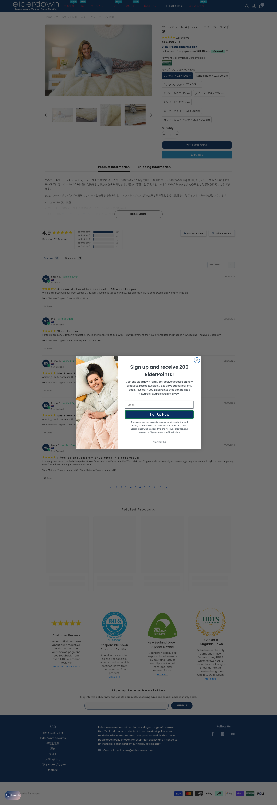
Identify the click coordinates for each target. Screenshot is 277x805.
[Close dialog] (197, 360)
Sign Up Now (159, 414)
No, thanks (159, 442)
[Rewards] (13, 795)
